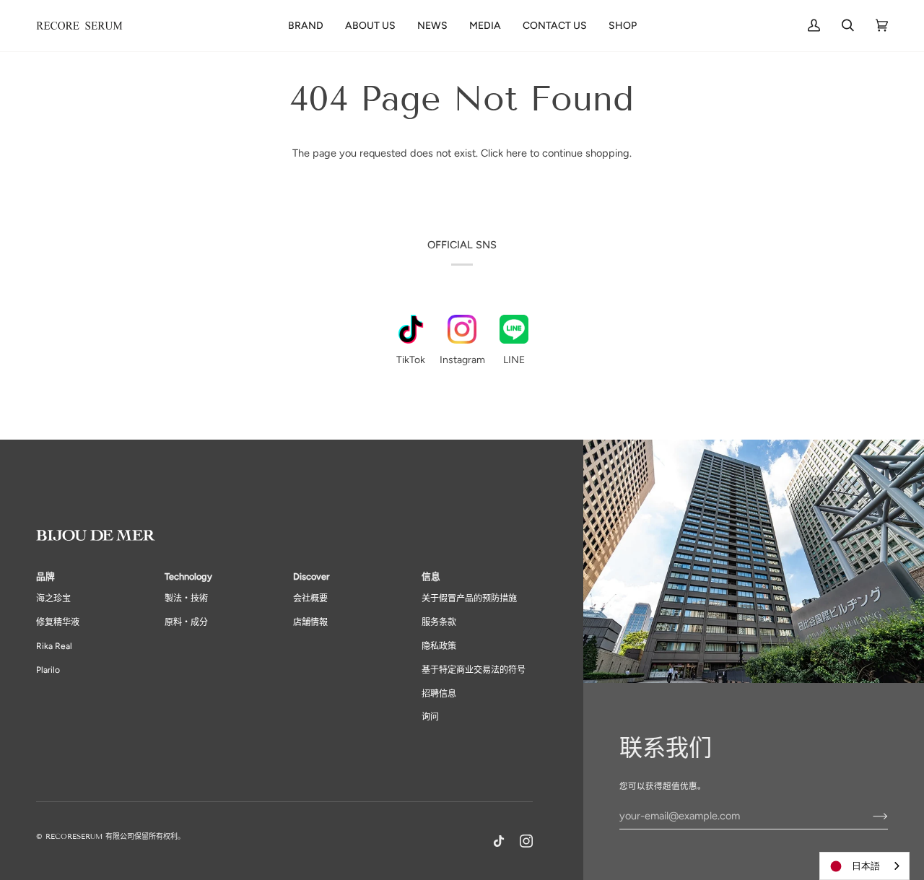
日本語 (866, 866)
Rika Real (54, 646)
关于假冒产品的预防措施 (469, 598)
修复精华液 (57, 622)
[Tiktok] (498, 841)
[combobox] (864, 866)
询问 (430, 717)
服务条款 (439, 622)
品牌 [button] (45, 576)
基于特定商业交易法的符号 (474, 670)
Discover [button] (311, 576)
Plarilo (48, 670)
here (516, 153)
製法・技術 (186, 598)
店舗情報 (310, 622)
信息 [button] (431, 576)
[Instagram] (526, 841)
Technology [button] (188, 576)
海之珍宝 (53, 598)
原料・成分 (186, 622)
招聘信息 (439, 694)
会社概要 (310, 598)
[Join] (869, 815)
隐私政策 (439, 646)
